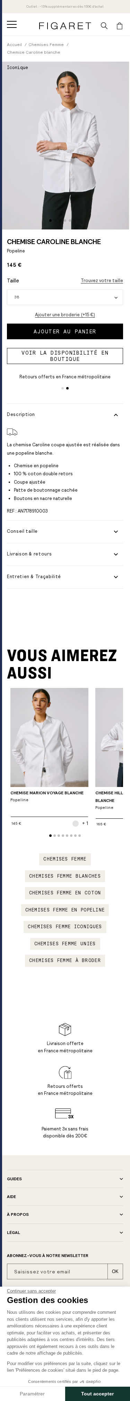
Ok (115, 1271)
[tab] (50, 220)
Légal (13, 1232)
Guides (14, 1178)
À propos (18, 1214)
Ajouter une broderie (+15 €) (65, 315)
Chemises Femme (64, 859)
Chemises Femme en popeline (65, 910)
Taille (13, 280)
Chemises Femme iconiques (65, 927)
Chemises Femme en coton (65, 893)
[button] (11, 24)
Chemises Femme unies (65, 944)
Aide (11, 1196)
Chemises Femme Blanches (65, 876)
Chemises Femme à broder (65, 960)
